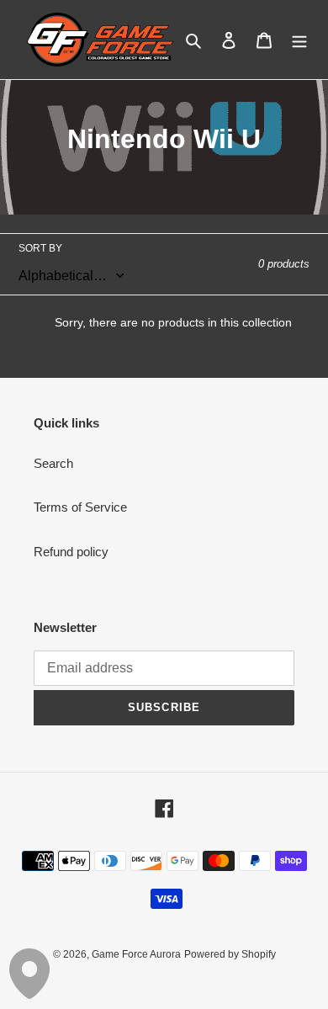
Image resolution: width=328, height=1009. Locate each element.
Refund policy (71, 551)
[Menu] (299, 40)
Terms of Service (80, 507)
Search (53, 463)
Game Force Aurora (136, 954)
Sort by (40, 248)
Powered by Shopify (230, 954)
